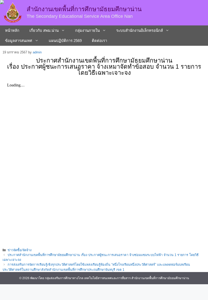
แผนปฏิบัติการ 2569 (65, 40)
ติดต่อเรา (99, 40)
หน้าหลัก (12, 30)
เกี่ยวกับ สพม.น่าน (44, 30)
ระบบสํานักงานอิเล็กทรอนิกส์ (139, 30)
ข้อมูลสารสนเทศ (18, 40)
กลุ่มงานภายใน (87, 30)
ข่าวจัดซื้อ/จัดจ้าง (19, 250)
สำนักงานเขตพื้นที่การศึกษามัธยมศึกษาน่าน (84, 9)
